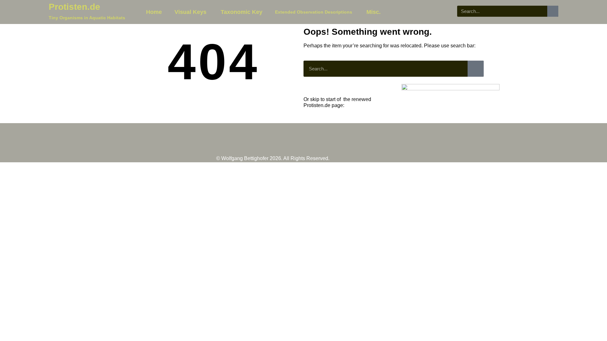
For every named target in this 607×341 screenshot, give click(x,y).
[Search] (552, 11)
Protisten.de (74, 7)
